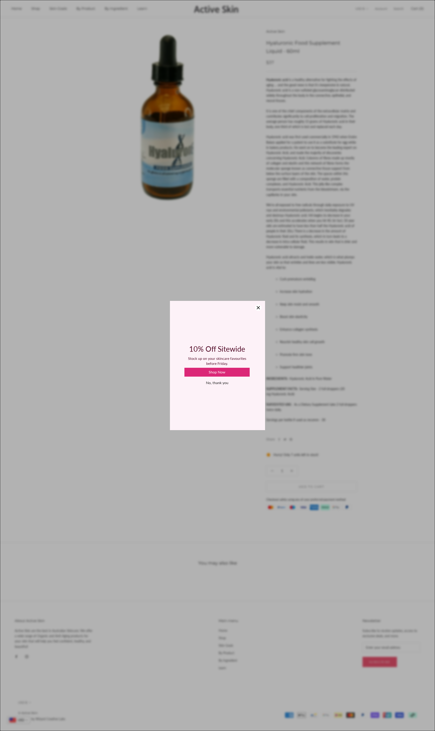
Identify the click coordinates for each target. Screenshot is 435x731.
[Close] (258, 308)
